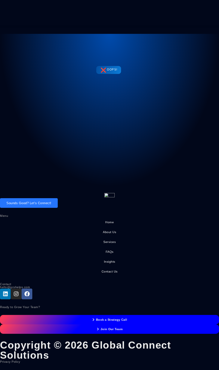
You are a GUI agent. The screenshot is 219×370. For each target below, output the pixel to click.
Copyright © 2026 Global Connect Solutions (85, 350)
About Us (109, 232)
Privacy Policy (10, 361)
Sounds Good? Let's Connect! (28, 203)
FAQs (110, 251)
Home (109, 222)
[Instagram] (16, 294)
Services (109, 242)
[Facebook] (27, 294)
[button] (109, 26)
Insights (109, 261)
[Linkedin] (5, 294)
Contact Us (110, 271)
